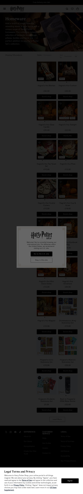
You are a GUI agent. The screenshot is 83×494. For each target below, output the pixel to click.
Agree (70, 481)
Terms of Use (27, 480)
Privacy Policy (19, 485)
